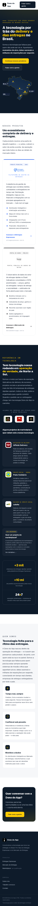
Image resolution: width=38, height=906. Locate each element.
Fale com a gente (15, 814)
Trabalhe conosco (9, 885)
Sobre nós (6, 881)
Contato (5, 888)
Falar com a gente (26, 5)
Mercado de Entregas (10, 865)
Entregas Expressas (9, 861)
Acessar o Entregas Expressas (14, 236)
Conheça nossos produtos (15, 61)
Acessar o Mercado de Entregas (15, 326)
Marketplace (12, 868)
